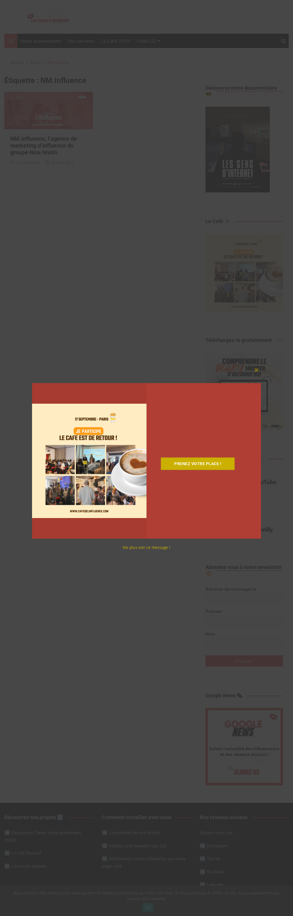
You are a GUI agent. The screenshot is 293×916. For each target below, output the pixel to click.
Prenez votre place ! (197, 463)
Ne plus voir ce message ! (146, 547)
